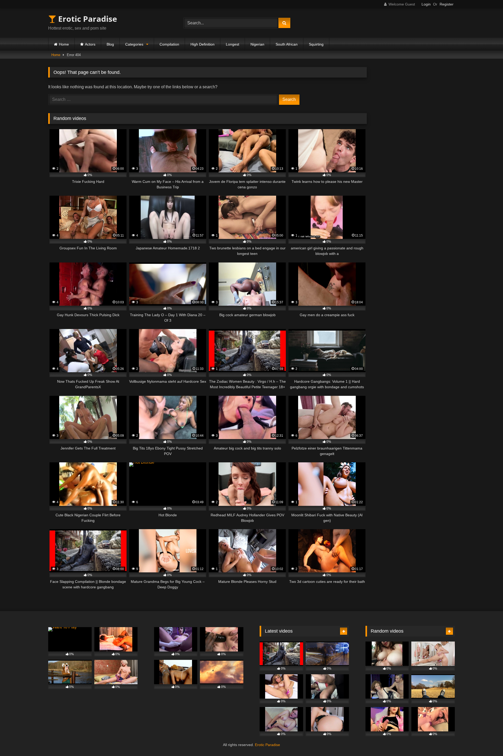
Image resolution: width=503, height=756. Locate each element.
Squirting (316, 44)
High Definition (202, 44)
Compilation (169, 44)
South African (287, 44)
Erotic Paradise (86, 18)
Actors (90, 44)
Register (446, 4)
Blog (110, 44)
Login (426, 4)
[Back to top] (487, 740)
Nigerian (257, 44)
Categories (134, 44)
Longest (232, 44)
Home (64, 44)
